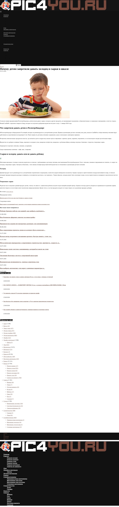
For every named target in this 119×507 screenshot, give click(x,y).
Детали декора (8, 330)
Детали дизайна (9, 333)
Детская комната (13, 60)
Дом (4, 28)
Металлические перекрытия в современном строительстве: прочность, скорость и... (30, 243)
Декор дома (8, 328)
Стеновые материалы (14, 42)
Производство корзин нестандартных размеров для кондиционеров (24, 224)
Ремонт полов (11, 23)
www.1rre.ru (9, 191)
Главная (6, 15)
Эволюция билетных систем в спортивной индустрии (19, 255)
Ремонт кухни (12, 18)
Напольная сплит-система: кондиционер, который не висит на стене (24, 249)
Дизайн (7, 337)
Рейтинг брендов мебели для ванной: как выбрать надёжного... (22, 211)
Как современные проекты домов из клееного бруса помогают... (22, 230)
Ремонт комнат (12, 20)
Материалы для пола (14, 39)
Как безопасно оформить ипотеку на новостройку (17, 217)
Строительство (8, 44)
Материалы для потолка (15, 41)
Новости (6, 49)
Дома (9, 45)
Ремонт (5, 16)
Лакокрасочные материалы (16, 37)
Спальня (10, 62)
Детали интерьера (9, 32)
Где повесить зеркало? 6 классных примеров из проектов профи (21, 293)
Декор (9, 59)
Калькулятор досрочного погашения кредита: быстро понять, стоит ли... (26, 236)
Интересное (6, 347)
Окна (8, 55)
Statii (4, 323)
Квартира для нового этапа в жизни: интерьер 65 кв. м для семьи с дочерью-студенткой (28, 277)
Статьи (5, 401)
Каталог (6, 352)
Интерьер (7, 349)
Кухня (9, 389)
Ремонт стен (11, 21)
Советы (5, 50)
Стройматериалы (9, 36)
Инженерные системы (15, 403)
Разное (5, 34)
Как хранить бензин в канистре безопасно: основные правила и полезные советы (26, 309)
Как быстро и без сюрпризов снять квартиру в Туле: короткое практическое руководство (28, 301)
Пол (8, 54)
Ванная (9, 57)
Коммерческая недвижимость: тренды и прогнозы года (19, 262)
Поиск (18, 65)
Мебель (9, 52)
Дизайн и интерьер (9, 29)
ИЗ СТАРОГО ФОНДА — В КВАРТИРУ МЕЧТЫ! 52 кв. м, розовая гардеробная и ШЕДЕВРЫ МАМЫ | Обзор (34, 285)
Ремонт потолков (13, 24)
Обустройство (9, 356)
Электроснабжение (13, 408)
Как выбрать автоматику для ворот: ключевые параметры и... (22, 268)
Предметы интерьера (11, 359)
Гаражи (9, 47)
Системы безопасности (15, 406)
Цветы (9, 31)
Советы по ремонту (13, 26)
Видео (6, 326)
